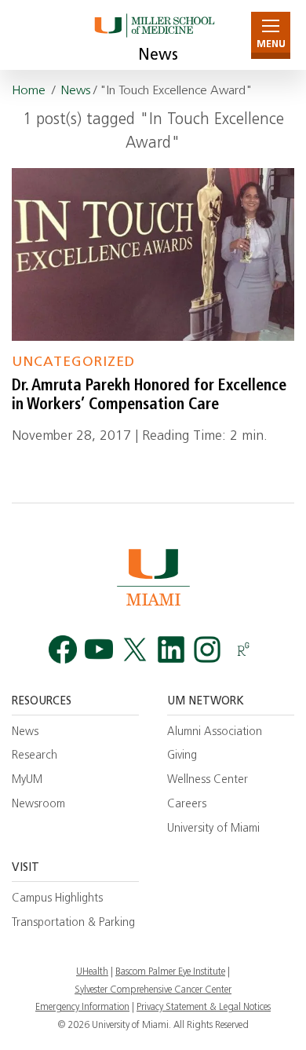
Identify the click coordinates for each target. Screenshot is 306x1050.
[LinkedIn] (171, 649)
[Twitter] (135, 649)
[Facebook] (63, 649)
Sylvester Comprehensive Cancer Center (153, 990)
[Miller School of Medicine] (153, 35)
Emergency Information (82, 1007)
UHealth (92, 972)
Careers (186, 804)
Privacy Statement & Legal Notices (204, 1007)
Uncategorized (73, 362)
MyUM (27, 780)
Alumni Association (214, 732)
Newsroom (38, 804)
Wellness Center (207, 780)
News (158, 56)
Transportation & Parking (73, 923)
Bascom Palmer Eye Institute (170, 972)
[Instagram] (207, 649)
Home (29, 91)
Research (34, 756)
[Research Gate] (243, 649)
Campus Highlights (57, 899)
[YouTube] (99, 649)
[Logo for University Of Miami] (153, 576)
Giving (182, 756)
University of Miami (213, 829)
